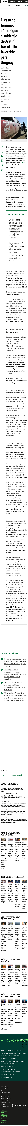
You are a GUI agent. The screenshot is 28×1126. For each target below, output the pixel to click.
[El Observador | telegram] (22, 1047)
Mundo (13, 1058)
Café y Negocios (20, 1053)
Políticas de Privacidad (4, 1115)
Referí (3, 1053)
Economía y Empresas (8, 1056)
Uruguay (4, 1)
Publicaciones (6, 1072)
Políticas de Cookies (4, 1111)
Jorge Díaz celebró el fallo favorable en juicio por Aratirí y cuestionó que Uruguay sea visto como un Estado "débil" (13, 797)
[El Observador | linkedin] (22, 1044)
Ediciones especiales (8, 1069)
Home (3, 1050)
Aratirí (22, 163)
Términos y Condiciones (4, 1119)
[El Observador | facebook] (19, 1041)
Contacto (3, 1122)
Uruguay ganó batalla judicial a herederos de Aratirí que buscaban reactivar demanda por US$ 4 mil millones (13, 790)
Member (8, 1050)
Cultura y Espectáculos (9, 1061)
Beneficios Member (18, 1050)
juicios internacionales (14, 775)
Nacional (9, 1053)
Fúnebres (10, 1064)
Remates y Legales (7, 1066)
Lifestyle (22, 1061)
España (12, 1074)
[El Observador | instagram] (23, 1041)
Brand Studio (5, 1058)
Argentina (4, 1074)
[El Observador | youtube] (26, 1041)
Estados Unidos (6, 1077)
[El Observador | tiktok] (19, 1044)
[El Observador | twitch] (26, 1047)
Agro (19, 1056)
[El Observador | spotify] (26, 1044)
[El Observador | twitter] (16, 1041)
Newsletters (16, 1072)
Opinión (3, 1064)
